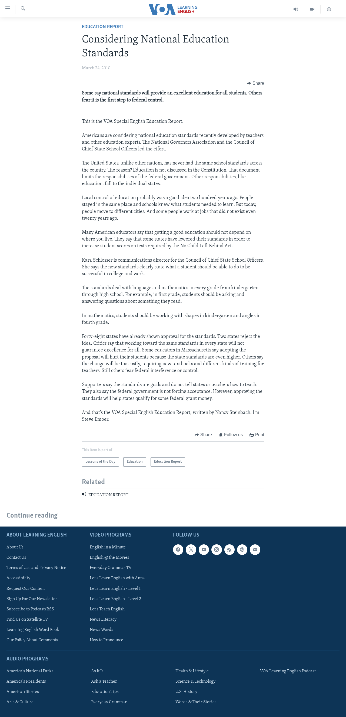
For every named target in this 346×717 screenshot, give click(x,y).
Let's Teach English (107, 609)
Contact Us (16, 557)
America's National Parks (30, 671)
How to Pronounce (106, 640)
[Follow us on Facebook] (178, 549)
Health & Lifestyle (192, 671)
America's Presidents (26, 681)
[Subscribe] (255, 549)
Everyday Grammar (109, 702)
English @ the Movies (109, 557)
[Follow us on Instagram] (216, 549)
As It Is (97, 671)
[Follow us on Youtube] (204, 549)
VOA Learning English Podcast (288, 671)
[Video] (312, 9)
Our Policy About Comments (32, 640)
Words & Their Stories (196, 702)
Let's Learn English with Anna (117, 578)
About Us (15, 547)
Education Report (103, 27)
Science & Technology (195, 681)
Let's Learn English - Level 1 (115, 588)
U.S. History (186, 692)
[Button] (255, 83)
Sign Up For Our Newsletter (31, 599)
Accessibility (18, 578)
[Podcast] (242, 549)
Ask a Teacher (104, 681)
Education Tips (105, 692)
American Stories (22, 692)
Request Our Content (25, 588)
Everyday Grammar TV (111, 568)
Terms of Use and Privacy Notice (36, 568)
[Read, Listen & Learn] (329, 9)
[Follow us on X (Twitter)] (191, 549)
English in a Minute (108, 547)
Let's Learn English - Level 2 (115, 599)
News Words (101, 630)
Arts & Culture (20, 702)
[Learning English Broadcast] (296, 9)
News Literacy (103, 619)
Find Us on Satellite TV (27, 619)
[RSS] (229, 549)
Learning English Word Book (32, 630)
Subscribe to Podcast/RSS (30, 609)
